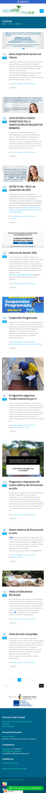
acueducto (14, 344)
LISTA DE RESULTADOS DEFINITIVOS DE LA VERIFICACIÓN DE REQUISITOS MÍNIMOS (26, 123)
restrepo (14, 218)
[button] (42, 11)
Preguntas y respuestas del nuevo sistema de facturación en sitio (26, 485)
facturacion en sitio (23, 427)
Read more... (13, 87)
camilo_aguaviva (18, 83)
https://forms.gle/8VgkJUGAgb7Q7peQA (22, 275)
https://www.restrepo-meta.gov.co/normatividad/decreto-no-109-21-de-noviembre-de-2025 (25, 210)
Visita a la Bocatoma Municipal (20, 593)
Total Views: (7, 763)
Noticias (32, 83)
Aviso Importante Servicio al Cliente (25, 55)
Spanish (10, 791)
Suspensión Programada (23, 317)
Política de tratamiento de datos (14, 769)
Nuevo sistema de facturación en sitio (26, 531)
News (27, 83)
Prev (12, 680)
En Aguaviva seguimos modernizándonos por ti (23, 397)
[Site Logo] (18, 10)
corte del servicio (30, 344)
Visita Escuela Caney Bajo (23, 634)
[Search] (41, 686)
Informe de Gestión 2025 (23, 252)
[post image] (23, 40)
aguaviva (21, 344)
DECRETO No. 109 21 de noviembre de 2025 (22, 188)
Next (33, 680)
